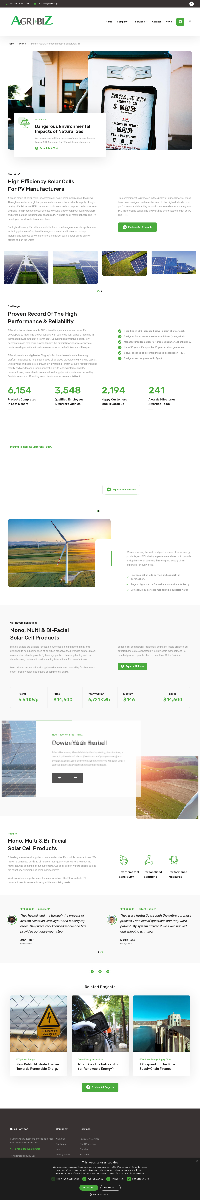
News (169, 21)
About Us (60, 1139)
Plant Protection (88, 1144)
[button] (100, 1194)
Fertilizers (84, 1154)
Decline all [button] (110, 1187)
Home (109, 21)
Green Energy (28, 1059)
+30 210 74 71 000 (26, 1149)
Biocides (84, 1149)
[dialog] (100, 1179)
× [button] (196, 1161)
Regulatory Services (89, 1139)
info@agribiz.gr (50, 3)
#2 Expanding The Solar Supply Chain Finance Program (158, 1068)
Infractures (40, 119)
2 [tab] (101, 291)
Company (122, 21)
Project (22, 43)
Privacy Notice (63, 1154)
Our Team (61, 1144)
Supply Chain (165, 1059)
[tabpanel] (26, 267)
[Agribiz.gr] (32, 22)
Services (140, 21)
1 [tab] (98, 291)
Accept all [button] (89, 1187)
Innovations (97, 1059)
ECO (18, 1059)
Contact (156, 21)
